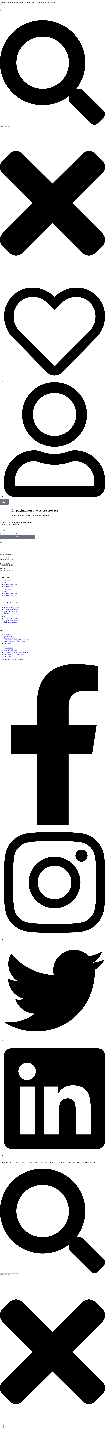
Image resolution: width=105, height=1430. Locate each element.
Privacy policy (8, 634)
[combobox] (9, 126)
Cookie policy (8, 636)
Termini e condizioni (10, 638)
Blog (5, 582)
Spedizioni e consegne (11, 607)
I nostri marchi (8, 586)
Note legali (7, 643)
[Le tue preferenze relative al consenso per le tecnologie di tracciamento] (4, 1426)
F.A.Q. (6, 606)
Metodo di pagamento (11, 609)
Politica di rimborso (10, 611)
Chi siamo (7, 581)
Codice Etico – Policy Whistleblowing (16, 640)
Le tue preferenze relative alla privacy (12, 659)
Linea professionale (10, 584)
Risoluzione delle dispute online (14, 641)
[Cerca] (52, 124)
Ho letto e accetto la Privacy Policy (13, 534)
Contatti (6, 613)
